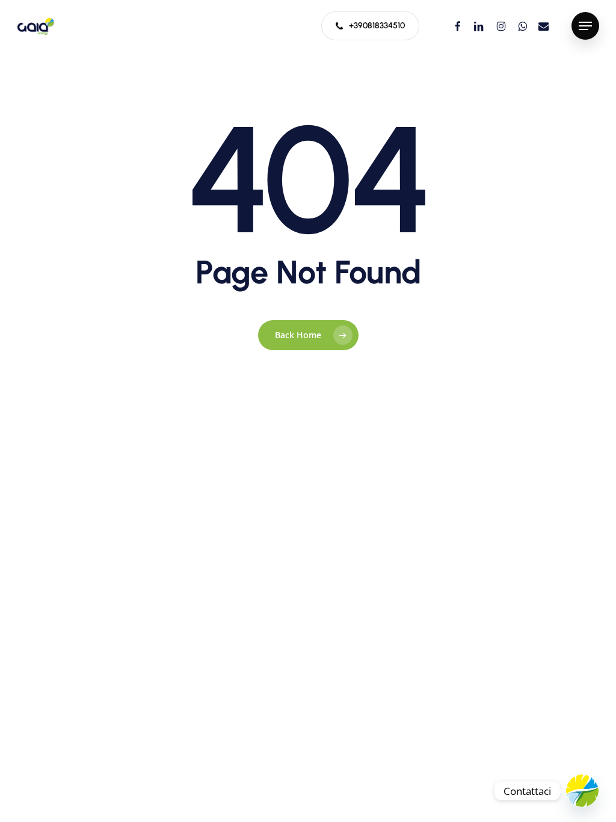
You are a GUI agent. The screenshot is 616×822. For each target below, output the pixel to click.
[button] (585, 26)
